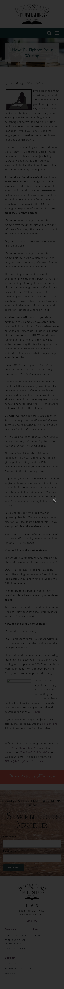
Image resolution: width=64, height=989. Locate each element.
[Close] (54, 500)
